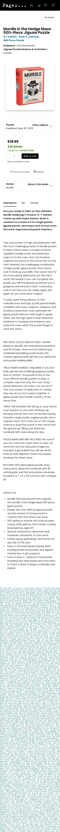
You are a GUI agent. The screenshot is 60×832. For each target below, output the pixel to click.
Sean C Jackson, (29, 36)
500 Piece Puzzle (13, 40)
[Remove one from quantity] (10, 156)
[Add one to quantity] (18, 156)
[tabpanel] (30, 394)
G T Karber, (10, 36)
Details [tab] (34, 203)
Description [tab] (9, 203)
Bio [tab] (23, 203)
